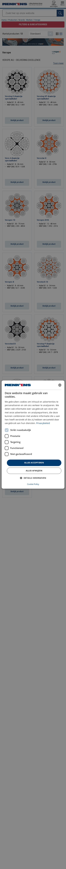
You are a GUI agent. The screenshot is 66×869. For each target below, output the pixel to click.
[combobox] (59, 385)
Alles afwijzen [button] (34, 470)
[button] (33, 478)
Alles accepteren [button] (34, 462)
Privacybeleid (43, 423)
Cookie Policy (33, 484)
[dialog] (33, 434)
